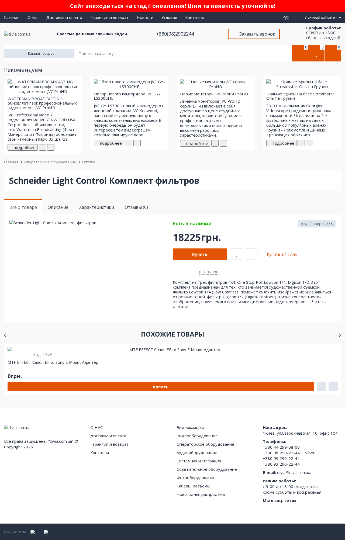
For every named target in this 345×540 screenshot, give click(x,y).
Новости (145, 17)
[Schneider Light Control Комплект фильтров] (90, 223)
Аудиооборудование (197, 452)
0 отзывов (208, 271)
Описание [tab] (58, 207)
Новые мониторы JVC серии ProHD (214, 93)
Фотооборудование (196, 477)
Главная (11, 17)
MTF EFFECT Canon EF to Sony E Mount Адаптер (53, 362)
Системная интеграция (199, 460)
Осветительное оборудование (207, 469)
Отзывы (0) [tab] (136, 207)
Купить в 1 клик (282, 254)
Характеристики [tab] (96, 207)
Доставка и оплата (64, 17)
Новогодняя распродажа (201, 494)
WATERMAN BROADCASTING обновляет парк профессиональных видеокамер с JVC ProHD (42, 103)
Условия (169, 17)
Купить (200, 254)
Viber (310, 452)
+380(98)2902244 (175, 33)
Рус (286, 17)
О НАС (96, 427)
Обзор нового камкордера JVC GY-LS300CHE (127, 96)
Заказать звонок (257, 34)
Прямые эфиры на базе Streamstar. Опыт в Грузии (300, 96)
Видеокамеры (190, 427)
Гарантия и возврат (109, 17)
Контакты (194, 17)
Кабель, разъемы (193, 486)
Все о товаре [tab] (23, 207)
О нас (32, 17)
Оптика (88, 162)
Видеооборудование (197, 435)
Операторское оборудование (50, 162)
